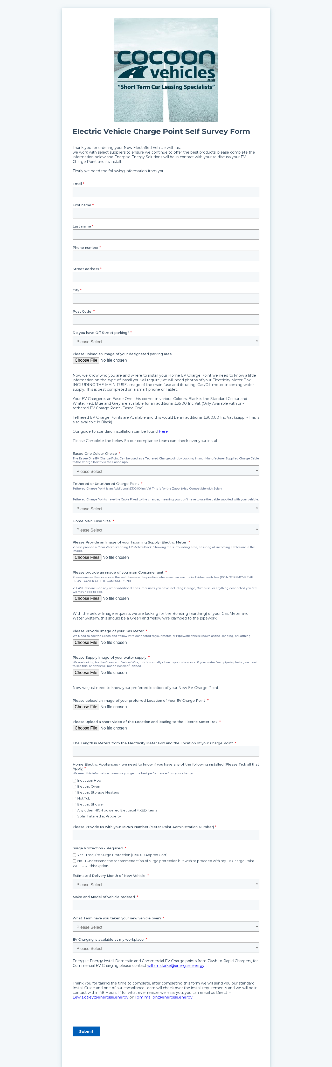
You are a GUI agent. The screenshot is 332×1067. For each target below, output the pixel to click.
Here (163, 431)
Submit (86, 1031)
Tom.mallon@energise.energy (163, 997)
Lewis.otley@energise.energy (100, 997)
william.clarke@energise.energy (175, 965)
